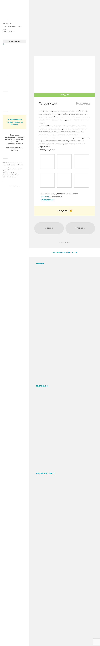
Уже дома (8, 23)
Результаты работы (12, 26)
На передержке (47, 200)
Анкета (6, 30)
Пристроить (9, 31)
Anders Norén (14, 175)
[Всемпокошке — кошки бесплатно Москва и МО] (14, 10)
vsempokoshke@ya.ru (14, 144)
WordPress (13, 173)
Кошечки (45, 197)
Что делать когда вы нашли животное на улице (15, 122)
